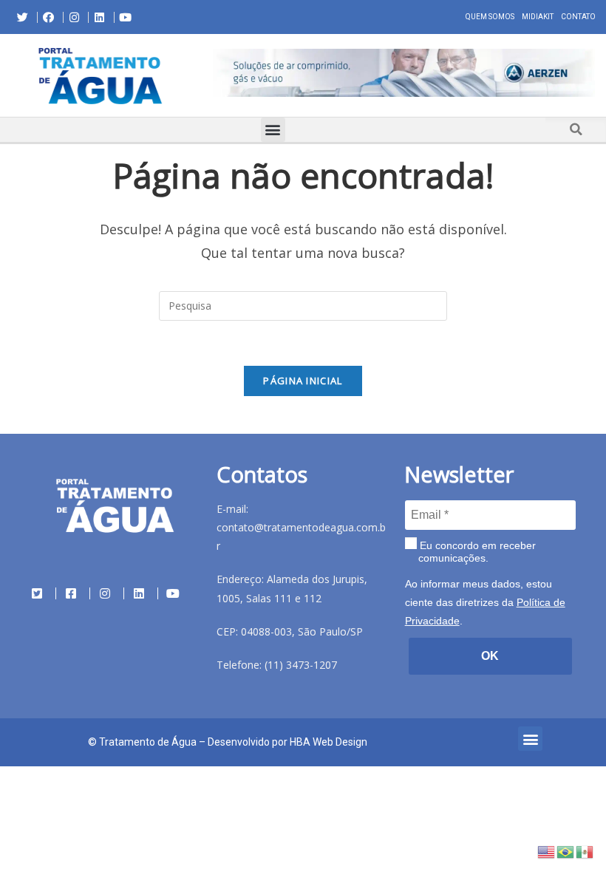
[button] (213, 75)
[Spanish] (585, 851)
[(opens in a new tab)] (404, 73)
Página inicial (302, 380)
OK (490, 656)
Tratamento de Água (148, 742)
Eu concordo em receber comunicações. (476, 552)
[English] (546, 851)
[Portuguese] (566, 851)
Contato (578, 17)
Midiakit (538, 17)
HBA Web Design (328, 742)
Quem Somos (490, 17)
